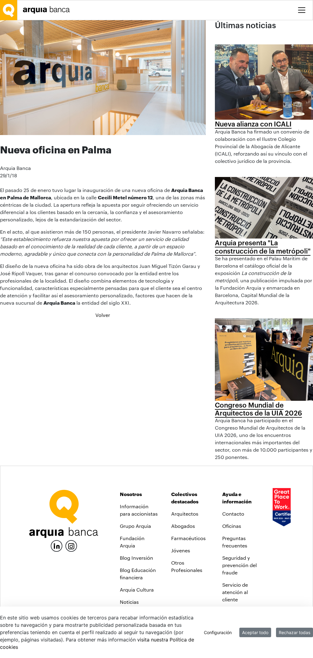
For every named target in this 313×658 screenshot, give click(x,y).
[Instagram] (71, 545)
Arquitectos (184, 514)
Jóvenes (180, 550)
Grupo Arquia (135, 526)
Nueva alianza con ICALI (253, 124)
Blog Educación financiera (138, 573)
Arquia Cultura (137, 589)
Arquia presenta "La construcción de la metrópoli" (263, 246)
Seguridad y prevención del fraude (239, 565)
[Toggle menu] (301, 10)
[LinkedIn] (56, 545)
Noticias (129, 602)
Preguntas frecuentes (234, 541)
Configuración (218, 632)
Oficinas (231, 526)
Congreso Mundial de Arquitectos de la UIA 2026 (258, 409)
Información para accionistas (139, 510)
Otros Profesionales (186, 566)
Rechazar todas (294, 632)
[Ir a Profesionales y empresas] (48, 10)
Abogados (183, 526)
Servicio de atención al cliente (235, 592)
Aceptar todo (255, 632)
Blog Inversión (136, 558)
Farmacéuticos (188, 538)
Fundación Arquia (132, 541)
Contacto (233, 514)
